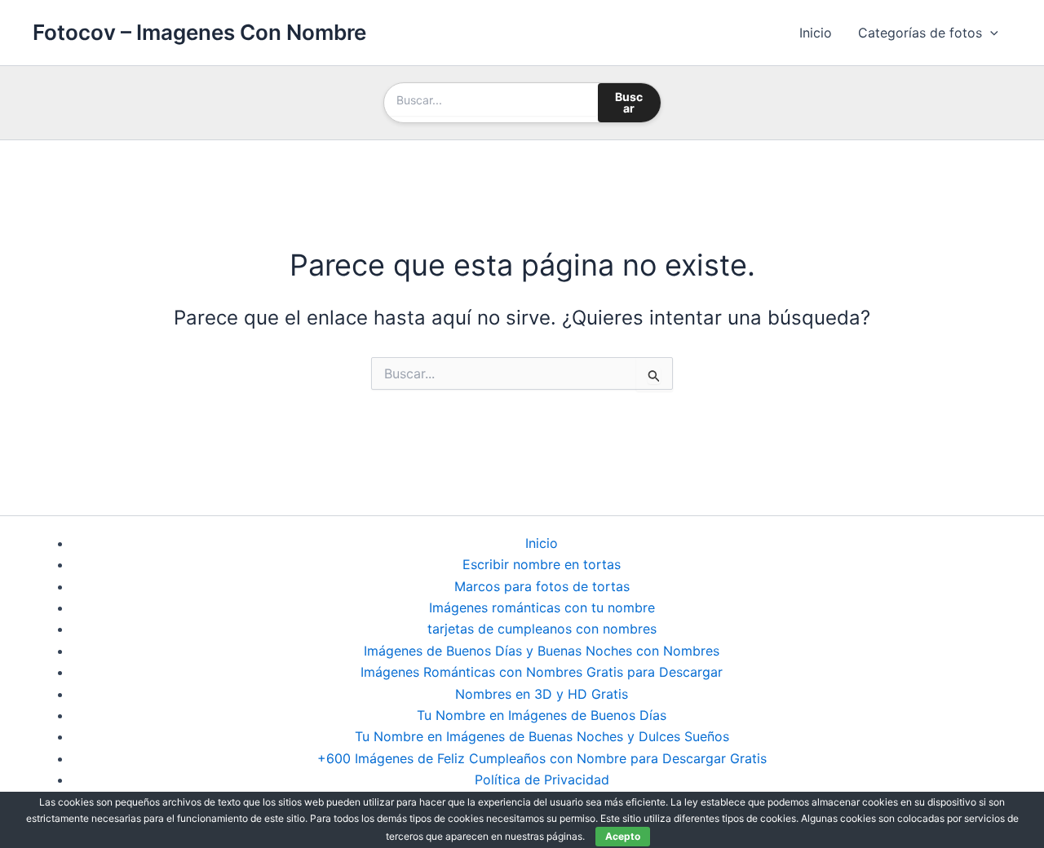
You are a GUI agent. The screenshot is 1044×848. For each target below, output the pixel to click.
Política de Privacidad (542, 779)
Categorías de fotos (920, 32)
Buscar (629, 102)
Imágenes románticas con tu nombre (542, 607)
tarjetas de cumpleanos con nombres (542, 629)
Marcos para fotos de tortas (542, 586)
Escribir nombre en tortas (541, 564)
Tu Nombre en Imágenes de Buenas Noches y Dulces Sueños (542, 736)
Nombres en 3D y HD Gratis (541, 694)
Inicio (815, 32)
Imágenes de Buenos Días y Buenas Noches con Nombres (541, 651)
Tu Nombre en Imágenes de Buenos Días (541, 715)
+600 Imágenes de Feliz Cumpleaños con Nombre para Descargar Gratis (542, 758)
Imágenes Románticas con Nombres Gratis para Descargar (542, 672)
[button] (990, 32)
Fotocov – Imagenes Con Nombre (199, 32)
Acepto (622, 836)
